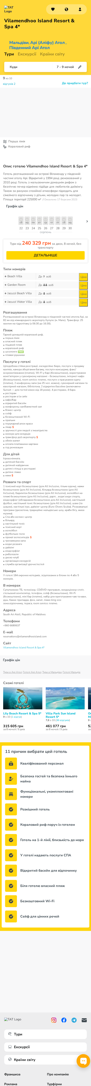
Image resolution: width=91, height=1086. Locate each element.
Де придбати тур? (75, 83)
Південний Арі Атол (29, 47)
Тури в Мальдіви (52, 672)
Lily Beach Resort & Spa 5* (22, 713)
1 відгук (16, 716)
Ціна (84, 277)
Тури (9, 54)
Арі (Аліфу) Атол (47, 42)
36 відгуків (62, 720)
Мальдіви (19, 42)
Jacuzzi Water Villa (19, 302)
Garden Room (16, 285)
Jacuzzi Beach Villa (19, 293)
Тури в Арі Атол (12, 672)
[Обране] (53, 9)
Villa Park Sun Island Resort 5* (61, 715)
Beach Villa (14, 276)
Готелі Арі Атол (32, 672)
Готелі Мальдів (71, 672)
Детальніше (45, 255)
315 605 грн (13, 726)
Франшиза (12, 1074)
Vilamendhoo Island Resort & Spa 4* (23, 647)
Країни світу (52, 54)
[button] (66, 9)
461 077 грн (56, 726)
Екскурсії (22, 1047)
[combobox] (66, 9)
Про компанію (58, 1074)
